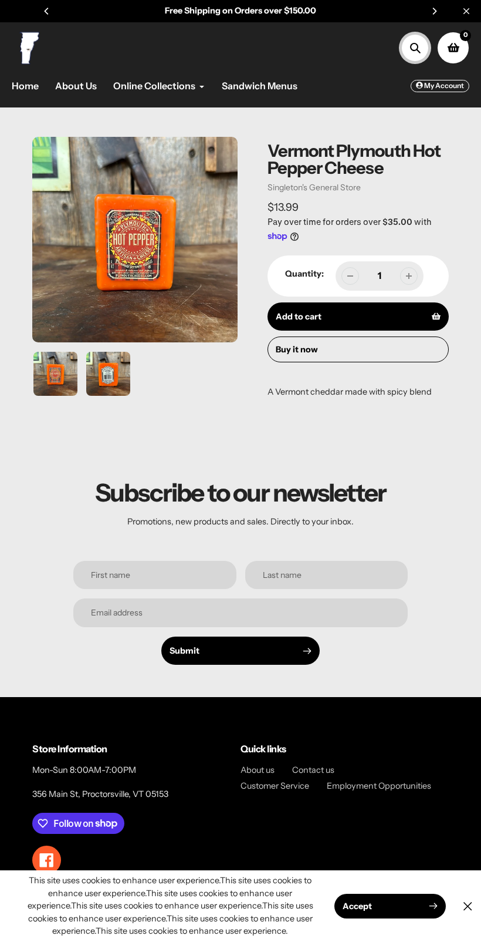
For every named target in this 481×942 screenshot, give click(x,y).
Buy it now (297, 349)
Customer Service (274, 785)
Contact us (313, 770)
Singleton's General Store (314, 187)
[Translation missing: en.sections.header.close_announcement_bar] (466, 11)
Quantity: (304, 273)
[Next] (434, 11)
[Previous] (47, 11)
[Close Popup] (467, 906)
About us (257, 770)
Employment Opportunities (379, 785)
